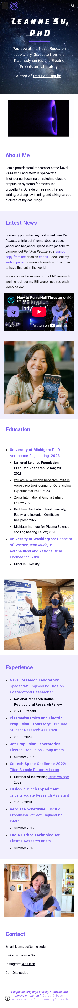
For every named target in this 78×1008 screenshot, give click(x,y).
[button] (5, 5)
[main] (39, 47)
